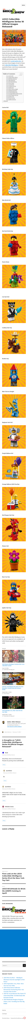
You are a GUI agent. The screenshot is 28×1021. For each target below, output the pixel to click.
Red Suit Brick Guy (13, 81)
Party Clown (11, 83)
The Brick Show (5, 1018)
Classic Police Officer (13, 77)
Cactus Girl (11, 75)
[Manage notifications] (24, 1018)
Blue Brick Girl (12, 80)
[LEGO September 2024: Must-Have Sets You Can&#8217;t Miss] (13, 702)
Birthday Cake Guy (13, 78)
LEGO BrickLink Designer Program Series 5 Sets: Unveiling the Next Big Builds (14, 1001)
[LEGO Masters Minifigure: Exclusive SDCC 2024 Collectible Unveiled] (13, 656)
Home (4, 1010)
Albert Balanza (7, 732)
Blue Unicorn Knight (13, 89)
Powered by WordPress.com (17, 1018)
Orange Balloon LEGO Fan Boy (15, 93)
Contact (4, 1013)
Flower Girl (11, 96)
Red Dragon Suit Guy (13, 95)
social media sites (16, 61)
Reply (4, 764)
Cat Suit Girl (11, 84)
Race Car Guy (12, 98)
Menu (23, 5)
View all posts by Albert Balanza (14, 726)
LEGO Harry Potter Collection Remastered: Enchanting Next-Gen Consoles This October (14, 989)
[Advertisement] (14, 943)
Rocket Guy (11, 87)
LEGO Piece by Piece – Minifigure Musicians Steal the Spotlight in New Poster (14, 979)
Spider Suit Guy (12, 99)
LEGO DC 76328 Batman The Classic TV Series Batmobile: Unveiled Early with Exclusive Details (12, 688)
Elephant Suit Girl (13, 90)
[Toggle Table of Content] (20, 74)
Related (6, 101)
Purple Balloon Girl (13, 92)
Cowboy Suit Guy (12, 86)
